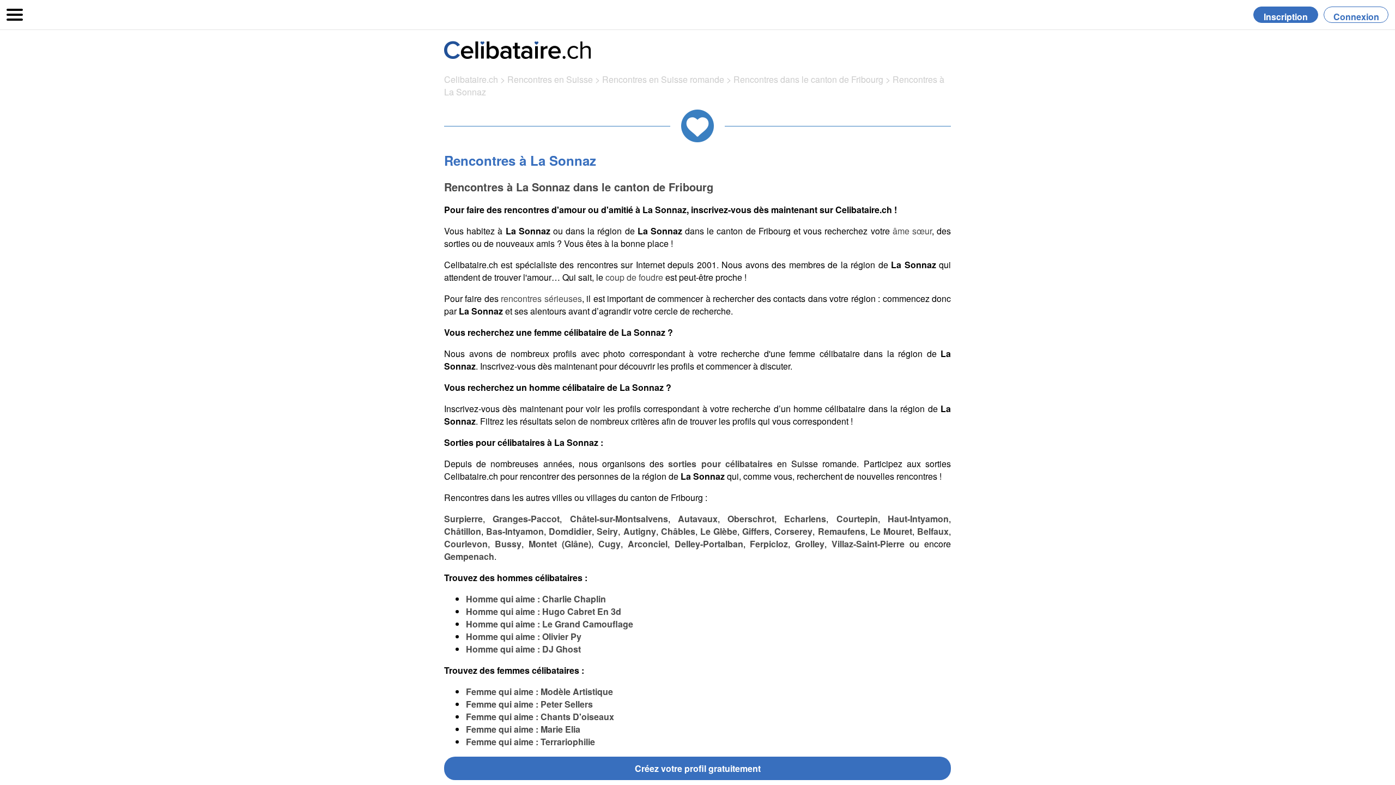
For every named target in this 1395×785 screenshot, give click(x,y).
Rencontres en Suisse (550, 79)
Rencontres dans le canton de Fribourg (809, 79)
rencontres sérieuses (541, 298)
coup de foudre (634, 277)
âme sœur (912, 231)
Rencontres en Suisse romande (663, 79)
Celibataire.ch (471, 79)
